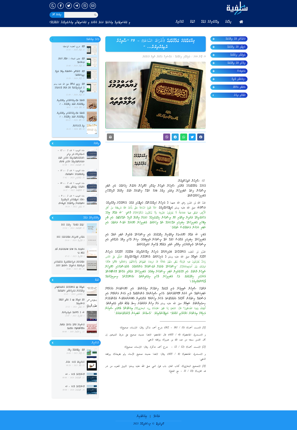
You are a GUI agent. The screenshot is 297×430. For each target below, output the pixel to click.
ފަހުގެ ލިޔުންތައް (92, 39)
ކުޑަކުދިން (180, 21)
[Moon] (53, 6)
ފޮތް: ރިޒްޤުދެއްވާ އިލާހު (76, 350)
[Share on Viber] (166, 137)
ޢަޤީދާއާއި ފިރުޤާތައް (237, 55)
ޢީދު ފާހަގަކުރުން (78, 126)
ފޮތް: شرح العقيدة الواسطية (73, 46)
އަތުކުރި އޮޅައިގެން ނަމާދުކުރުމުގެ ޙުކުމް (70, 237)
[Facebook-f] (61, 6)
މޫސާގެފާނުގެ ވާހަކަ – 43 (74, 386)
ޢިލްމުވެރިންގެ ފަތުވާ (210, 21)
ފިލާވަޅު (228, 21)
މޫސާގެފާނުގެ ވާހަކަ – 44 (74, 374)
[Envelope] (93, 6)
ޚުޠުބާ (192, 21)
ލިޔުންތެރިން (142, 416)
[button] (200, 137)
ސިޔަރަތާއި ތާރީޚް (238, 79)
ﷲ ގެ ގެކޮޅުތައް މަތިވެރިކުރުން (73, 312)
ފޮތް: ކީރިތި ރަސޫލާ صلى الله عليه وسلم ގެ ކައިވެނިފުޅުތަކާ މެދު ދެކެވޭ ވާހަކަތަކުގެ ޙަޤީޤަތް (69, 88)
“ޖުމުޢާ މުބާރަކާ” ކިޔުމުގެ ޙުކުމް (72, 225)
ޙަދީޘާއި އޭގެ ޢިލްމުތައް (236, 47)
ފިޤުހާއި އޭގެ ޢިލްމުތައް (236, 63)
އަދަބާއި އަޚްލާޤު (239, 87)
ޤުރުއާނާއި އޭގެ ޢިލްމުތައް (235, 39)
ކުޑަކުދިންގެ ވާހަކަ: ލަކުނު (75, 362)
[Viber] (85, 6)
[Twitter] (69, 6)
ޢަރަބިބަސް (241, 71)
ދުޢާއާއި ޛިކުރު (239, 95)
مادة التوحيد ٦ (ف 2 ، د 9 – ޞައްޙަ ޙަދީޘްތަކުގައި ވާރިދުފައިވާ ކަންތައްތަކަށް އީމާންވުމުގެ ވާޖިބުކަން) (71, 199)
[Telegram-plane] (77, 6)
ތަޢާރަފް (156, 416)
